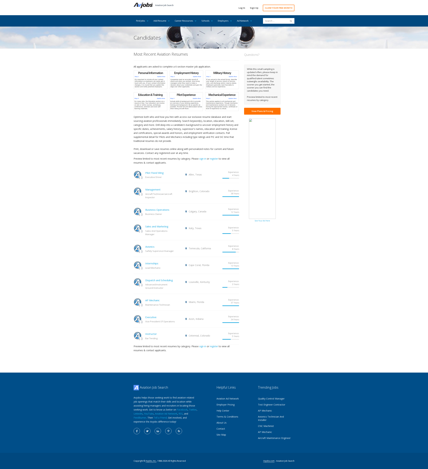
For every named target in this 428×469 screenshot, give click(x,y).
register (214, 158)
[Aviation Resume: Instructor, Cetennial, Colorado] (137, 335)
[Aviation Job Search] (143, 5)
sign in (202, 158)
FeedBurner (140, 417)
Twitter (193, 409)
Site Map (221, 434)
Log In (242, 7)
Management (152, 189)
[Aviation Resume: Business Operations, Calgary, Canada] (137, 211)
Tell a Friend (160, 417)
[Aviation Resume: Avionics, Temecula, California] (137, 248)
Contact (221, 428)
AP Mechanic (152, 300)
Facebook (182, 409)
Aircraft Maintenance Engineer (274, 438)
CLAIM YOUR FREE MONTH (278, 7)
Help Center (223, 410)
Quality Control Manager (271, 398)
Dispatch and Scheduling (159, 280)
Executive (150, 317)
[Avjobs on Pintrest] (168, 431)
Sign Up (254, 7)
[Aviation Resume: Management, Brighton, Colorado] (137, 190)
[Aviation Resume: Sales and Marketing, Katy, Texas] (137, 227)
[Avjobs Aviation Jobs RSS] (179, 431)
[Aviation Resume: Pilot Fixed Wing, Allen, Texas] (137, 174)
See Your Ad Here (262, 221)
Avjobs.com (269, 460)
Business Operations (157, 209)
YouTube (149, 413)
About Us (222, 422)
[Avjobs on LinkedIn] (158, 431)
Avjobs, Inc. (151, 460)
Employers (223, 20)
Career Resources (184, 20)
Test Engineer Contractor (271, 404)
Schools (205, 20)
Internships (151, 263)
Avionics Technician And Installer (271, 418)
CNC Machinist (266, 426)
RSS (181, 413)
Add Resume (159, 20)
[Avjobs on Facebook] (137, 431)
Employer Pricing (226, 404)
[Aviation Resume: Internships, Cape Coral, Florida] (137, 264)
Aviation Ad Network (166, 413)
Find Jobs (140, 20)
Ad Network (243, 20)
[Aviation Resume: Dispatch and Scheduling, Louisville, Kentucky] (137, 281)
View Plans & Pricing (262, 111)
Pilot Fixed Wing (154, 172)
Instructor (151, 334)
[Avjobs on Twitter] (147, 431)
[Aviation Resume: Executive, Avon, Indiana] (137, 318)
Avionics (149, 246)
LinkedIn (138, 413)
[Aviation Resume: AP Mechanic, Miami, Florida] (137, 301)
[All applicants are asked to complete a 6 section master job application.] (186, 92)
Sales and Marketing (156, 226)
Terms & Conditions (227, 416)
